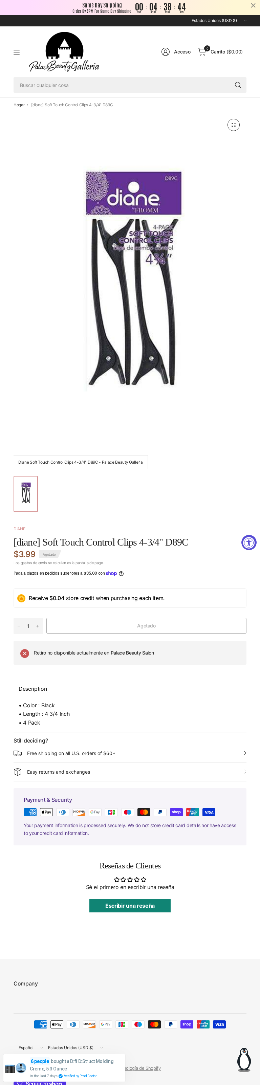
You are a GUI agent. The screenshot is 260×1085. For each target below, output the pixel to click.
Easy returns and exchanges (58, 772)
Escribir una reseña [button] (130, 905)
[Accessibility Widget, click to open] (249, 542)
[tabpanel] (130, 714)
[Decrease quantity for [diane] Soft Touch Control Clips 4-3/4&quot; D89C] (19, 626)
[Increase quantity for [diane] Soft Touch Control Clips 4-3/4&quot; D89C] (37, 626)
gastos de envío (34, 562)
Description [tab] (33, 688)
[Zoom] (234, 125)
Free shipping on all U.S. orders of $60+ (71, 753)
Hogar (19, 105)
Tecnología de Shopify (138, 1068)
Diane (19, 528)
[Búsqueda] (238, 85)
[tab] (57, 686)
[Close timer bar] (253, 5)
